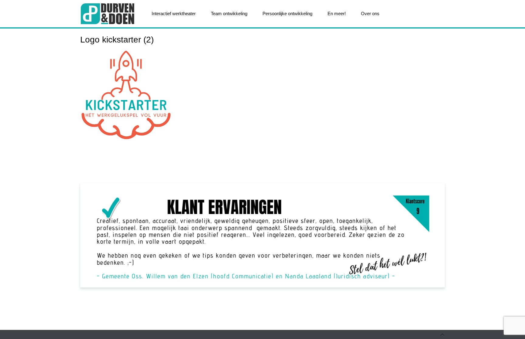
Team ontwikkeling (229, 13)
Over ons (370, 13)
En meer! (337, 13)
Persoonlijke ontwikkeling (287, 13)
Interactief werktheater (174, 13)
